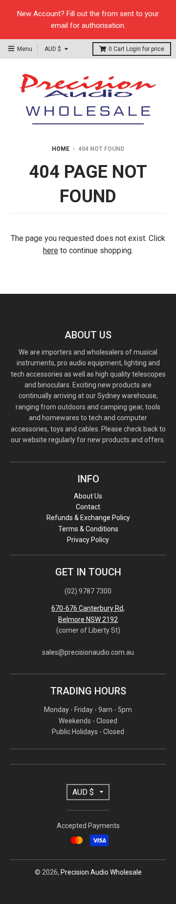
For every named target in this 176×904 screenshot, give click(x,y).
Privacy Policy (88, 540)
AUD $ (52, 49)
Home (60, 148)
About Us (88, 496)
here (50, 250)
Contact (88, 507)
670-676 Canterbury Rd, (88, 608)
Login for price (145, 49)
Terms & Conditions (88, 529)
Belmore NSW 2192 (88, 619)
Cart (136, 49)
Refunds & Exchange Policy (88, 518)
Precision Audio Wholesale (101, 872)
